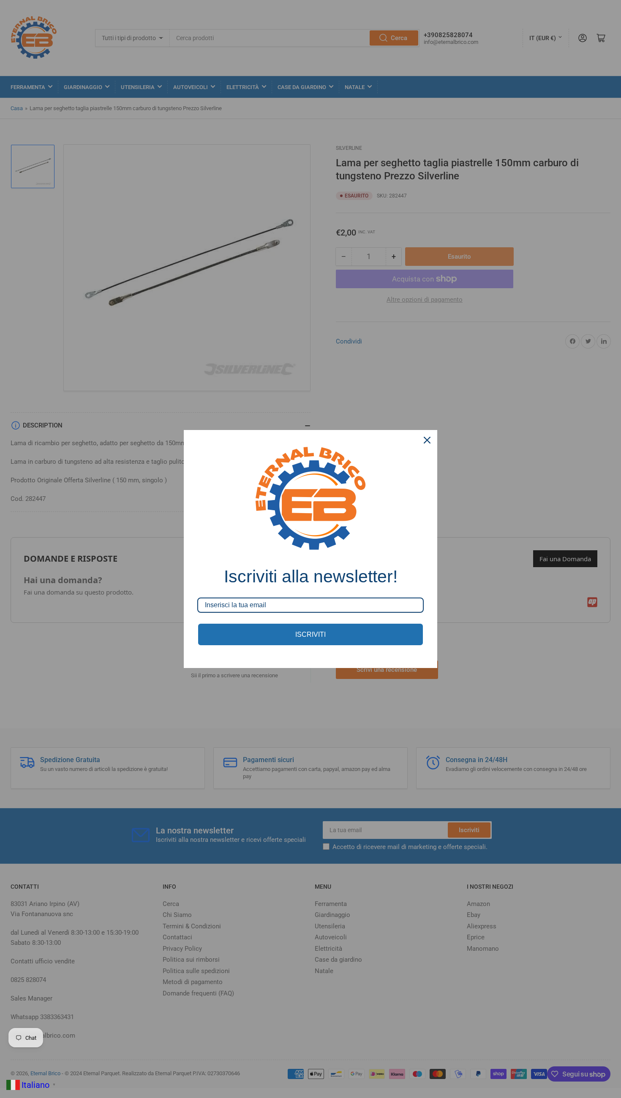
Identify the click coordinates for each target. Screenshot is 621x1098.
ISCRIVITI (310, 634)
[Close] (427, 440)
